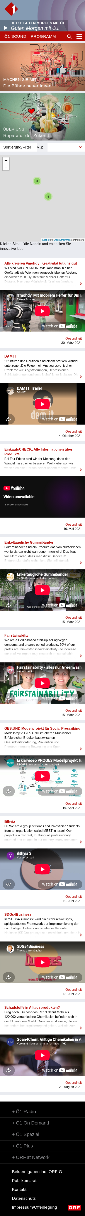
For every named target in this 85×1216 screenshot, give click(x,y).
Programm (43, 36)
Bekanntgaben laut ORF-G (37, 1171)
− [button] (6, 167)
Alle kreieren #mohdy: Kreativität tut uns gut (40, 263)
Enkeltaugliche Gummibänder (28, 542)
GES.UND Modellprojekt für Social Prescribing (42, 728)
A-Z (40, 147)
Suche (69, 36)
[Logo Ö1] (11, 9)
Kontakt (19, 1189)
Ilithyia (9, 821)
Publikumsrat (24, 1180)
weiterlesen (42, 281)
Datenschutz (24, 1198)
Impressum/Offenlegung (34, 1207)
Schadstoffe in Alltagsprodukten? (32, 1007)
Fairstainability (16, 635)
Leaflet (45, 239)
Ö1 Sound (15, 36)
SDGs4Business (18, 914)
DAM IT (10, 356)
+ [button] (6, 160)
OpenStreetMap (62, 239)
